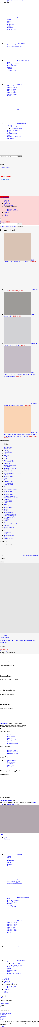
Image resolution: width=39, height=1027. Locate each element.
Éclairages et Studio (11, 226)
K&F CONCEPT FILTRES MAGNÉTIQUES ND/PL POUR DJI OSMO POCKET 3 (21, 374)
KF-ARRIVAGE (9, 471)
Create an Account (5, 1013)
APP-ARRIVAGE (9, 462)
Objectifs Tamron (12, 94)
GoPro (9, 26)
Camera (6, 480)
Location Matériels (12, 210)
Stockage (10, 125)
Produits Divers (8, 538)
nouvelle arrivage (9, 460)
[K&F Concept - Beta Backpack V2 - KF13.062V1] (17, 260)
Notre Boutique (11, 760)
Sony (8, 23)
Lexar (5, 453)
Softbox (9, 67)
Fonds (5, 457)
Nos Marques (11, 762)
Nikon (9, 21)
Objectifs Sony (11, 92)
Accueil (2, 226)
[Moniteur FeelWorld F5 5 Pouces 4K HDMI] (17, 403)
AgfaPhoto (7, 466)
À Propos (10, 763)
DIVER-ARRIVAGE (10, 468)
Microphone (7, 449)
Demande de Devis (12, 753)
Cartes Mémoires (16, 127)
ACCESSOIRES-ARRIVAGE (12, 473)
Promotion (7, 463)
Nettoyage (7, 455)
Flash (8, 62)
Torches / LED (11, 70)
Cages (9, 132)
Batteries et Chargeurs (13, 130)
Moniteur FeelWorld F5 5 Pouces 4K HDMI (20, 404)
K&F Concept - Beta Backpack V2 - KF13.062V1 (19, 260)
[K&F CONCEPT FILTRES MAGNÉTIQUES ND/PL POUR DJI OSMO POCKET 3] (17, 373)
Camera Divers (11, 29)
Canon (9, 19)
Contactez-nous (11, 767)
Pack (5, 486)
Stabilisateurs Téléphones (14, 46)
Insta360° (10, 27)
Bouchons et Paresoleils (14, 137)
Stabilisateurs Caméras (13, 45)
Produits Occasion (12, 743)
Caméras (6, 499)
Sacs (8, 135)
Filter (2, 562)
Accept (2, 1026)
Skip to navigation (5, 1)
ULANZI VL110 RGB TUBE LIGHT (20, 344)
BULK (6, 475)
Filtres (9, 95)
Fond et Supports (12, 65)
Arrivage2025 (8, 447)
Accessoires (10, 138)
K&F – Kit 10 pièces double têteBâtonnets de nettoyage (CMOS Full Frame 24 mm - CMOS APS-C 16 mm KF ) (20, 434)
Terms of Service (11, 804)
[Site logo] (9, 154)
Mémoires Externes (16, 128)
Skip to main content (17, 1)
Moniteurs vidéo (12, 133)
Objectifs (6, 509)
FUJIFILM (10, 24)
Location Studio (11, 209)
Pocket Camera (8, 452)
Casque (6, 450)
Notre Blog (10, 765)
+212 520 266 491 (5, 167)
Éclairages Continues (13, 64)
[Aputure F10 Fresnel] (17, 289)
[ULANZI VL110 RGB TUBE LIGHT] (17, 343)
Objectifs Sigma (11, 91)
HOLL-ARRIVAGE (10, 465)
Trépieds (9, 68)
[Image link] (13, 721)
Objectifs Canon (12, 86)
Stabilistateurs (11, 736)
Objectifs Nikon (11, 89)
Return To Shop (4, 1003)
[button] (5, 651)
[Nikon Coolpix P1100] (17, 314)
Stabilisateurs (7, 532)
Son (5, 522)
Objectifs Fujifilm (12, 87)
